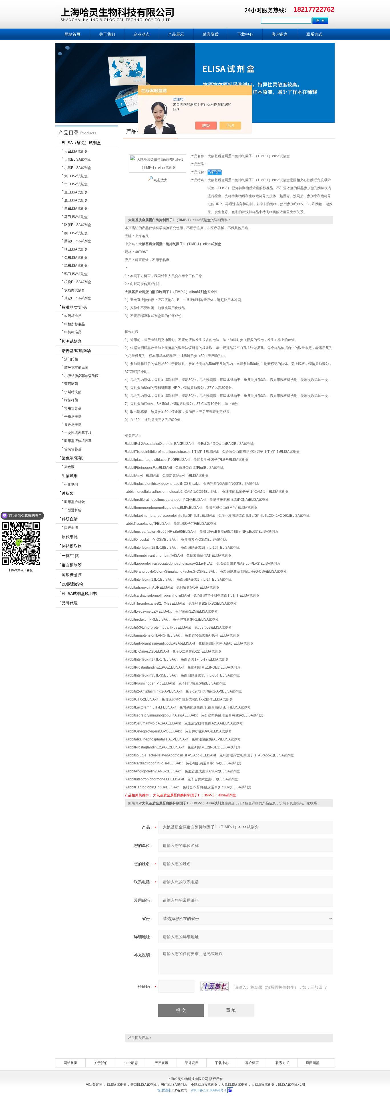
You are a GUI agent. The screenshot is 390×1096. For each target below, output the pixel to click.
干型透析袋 (72, 510)
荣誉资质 (211, 34)
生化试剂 (71, 485)
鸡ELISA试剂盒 (76, 266)
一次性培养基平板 (78, 433)
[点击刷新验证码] (214, 986)
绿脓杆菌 (71, 400)
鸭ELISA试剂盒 (76, 274)
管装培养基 (72, 449)
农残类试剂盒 (74, 290)
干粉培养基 (72, 417)
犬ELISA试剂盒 (76, 176)
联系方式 (314, 34)
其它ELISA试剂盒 (77, 298)
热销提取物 (72, 546)
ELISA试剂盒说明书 (79, 593)
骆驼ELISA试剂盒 (77, 225)
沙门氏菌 (71, 359)
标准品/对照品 (74, 307)
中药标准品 (72, 332)
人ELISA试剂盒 (76, 152)
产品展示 (176, 34)
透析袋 (68, 493)
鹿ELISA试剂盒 (76, 200)
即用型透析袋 (74, 502)
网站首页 (73, 34)
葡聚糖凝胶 (72, 574)
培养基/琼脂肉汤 (76, 350)
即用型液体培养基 (78, 441)
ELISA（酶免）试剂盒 (81, 142)
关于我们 (107, 34)
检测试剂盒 (72, 341)
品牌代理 (70, 603)
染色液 (69, 467)
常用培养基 (72, 408)
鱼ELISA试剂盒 (76, 192)
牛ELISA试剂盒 (76, 184)
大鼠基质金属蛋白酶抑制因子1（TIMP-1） (185, 795)
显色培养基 (72, 425)
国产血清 (71, 528)
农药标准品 (72, 316)
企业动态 (142, 34)
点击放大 (160, 180)
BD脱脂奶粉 (72, 584)
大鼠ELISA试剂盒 (77, 160)
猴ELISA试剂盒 (76, 233)
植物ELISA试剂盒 (77, 282)
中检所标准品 (74, 324)
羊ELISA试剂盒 (76, 209)
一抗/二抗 (70, 555)
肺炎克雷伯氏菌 (76, 368)
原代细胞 (70, 536)
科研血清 (70, 519)
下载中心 (245, 34)
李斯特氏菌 (72, 392)
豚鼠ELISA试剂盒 (77, 241)
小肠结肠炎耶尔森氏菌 (81, 376)
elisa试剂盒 (227, 795)
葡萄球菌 (71, 384)
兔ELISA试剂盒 (76, 258)
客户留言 (280, 34)
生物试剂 (70, 475)
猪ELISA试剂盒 (76, 249)
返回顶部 (312, 1063)
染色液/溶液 (72, 458)
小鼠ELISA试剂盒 (77, 168)
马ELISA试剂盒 (76, 217)
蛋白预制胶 (72, 565)
